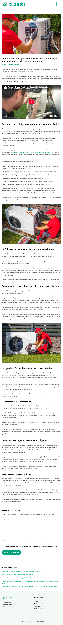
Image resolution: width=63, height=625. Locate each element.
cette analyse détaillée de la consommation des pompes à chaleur (33, 152)
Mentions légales (39, 604)
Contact (36, 611)
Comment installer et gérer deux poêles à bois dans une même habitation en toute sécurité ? (30, 586)
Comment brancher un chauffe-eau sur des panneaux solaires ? (21, 571)
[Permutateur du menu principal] (58, 4)
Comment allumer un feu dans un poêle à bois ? (16, 578)
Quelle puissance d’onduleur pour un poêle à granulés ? (18, 575)
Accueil (36, 601)
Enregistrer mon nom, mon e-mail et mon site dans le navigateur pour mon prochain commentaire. (30, 546)
